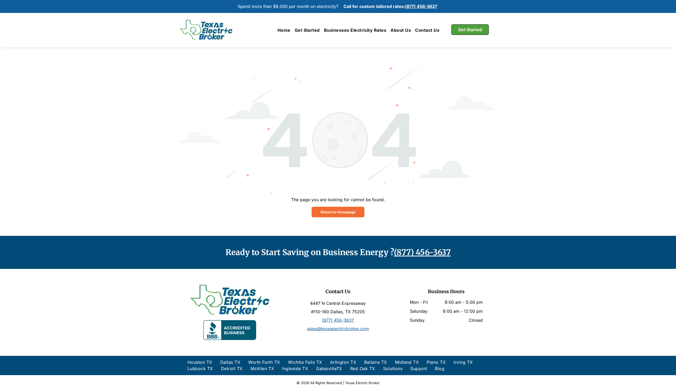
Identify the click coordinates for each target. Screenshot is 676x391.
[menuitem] (284, 30)
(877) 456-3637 (421, 6)
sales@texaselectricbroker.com (338, 328)
